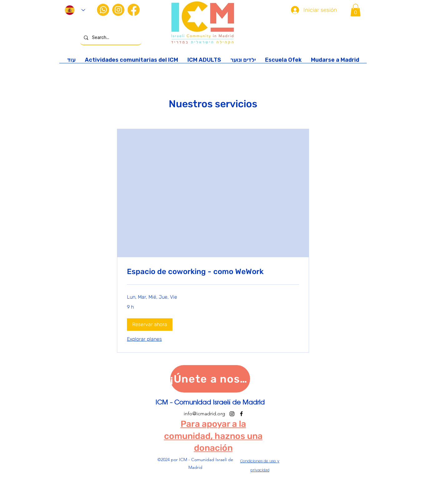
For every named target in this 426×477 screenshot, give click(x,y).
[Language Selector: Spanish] (75, 10)
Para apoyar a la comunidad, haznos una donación (213, 436)
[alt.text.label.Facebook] (241, 414)
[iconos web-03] (118, 10)
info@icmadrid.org (204, 414)
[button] (355, 10)
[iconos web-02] (103, 10)
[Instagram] (232, 414)
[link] (213, 272)
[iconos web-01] (134, 10)
